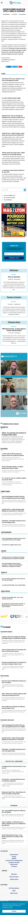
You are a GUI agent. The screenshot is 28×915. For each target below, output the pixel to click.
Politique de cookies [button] (7, 907)
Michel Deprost (17, 279)
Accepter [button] (14, 911)
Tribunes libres (14, 322)
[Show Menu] (1, 2)
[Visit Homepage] (15, 3)
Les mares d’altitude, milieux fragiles (11, 98)
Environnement (22, 14)
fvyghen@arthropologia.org (8, 59)
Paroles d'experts (14, 297)
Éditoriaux (14, 270)
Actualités (13, 274)
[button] (14, 368)
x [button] (26, 902)
